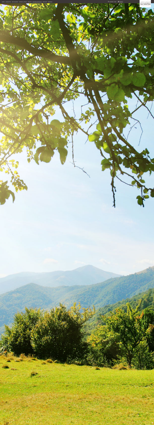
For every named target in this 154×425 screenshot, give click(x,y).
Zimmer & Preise (23, 2)
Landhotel (8, 2)
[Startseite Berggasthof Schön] (145, 6)
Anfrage (50, 2)
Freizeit (30, 2)
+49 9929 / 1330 (112, 2)
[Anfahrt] (118, 2)
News (121, 2)
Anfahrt (45, 2)
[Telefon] (108, 2)
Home (3, 2)
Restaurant (15, 2)
